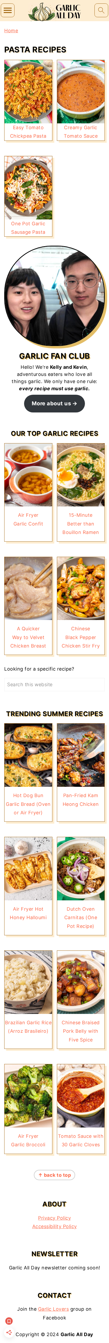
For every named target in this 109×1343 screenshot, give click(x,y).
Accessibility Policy (54, 1226)
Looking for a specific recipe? (39, 669)
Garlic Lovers (53, 1309)
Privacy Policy (54, 1218)
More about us (51, 403)
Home (11, 30)
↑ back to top (54, 1175)
